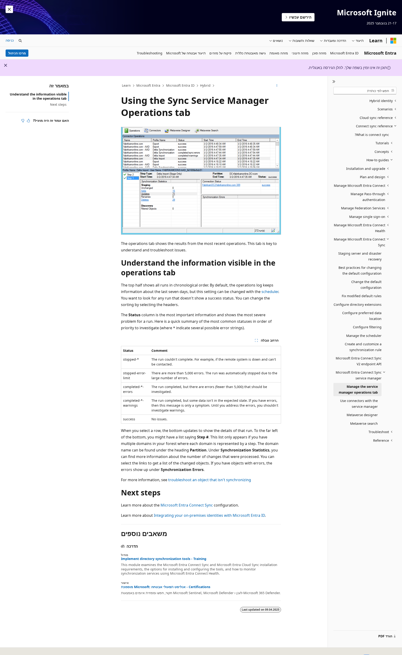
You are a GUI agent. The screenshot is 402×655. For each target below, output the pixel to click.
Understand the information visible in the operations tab (38, 96)
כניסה (10, 40)
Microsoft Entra (148, 85)
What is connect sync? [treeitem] (372, 134)
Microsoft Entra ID (180, 85)
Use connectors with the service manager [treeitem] (359, 403)
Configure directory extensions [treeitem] (358, 304)
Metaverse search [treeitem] (364, 423)
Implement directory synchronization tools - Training (163, 559)
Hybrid (205, 85)
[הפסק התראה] (9, 9)
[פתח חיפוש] (20, 40)
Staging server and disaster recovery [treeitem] (360, 256)
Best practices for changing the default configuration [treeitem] (360, 270)
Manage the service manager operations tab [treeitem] (358, 389)
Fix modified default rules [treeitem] (362, 296)
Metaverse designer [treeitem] (362, 415)
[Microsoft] (393, 41)
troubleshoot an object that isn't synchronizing (209, 479)
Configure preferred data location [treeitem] (362, 316)
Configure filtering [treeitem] (367, 327)
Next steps (58, 104)
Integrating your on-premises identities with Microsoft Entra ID (209, 515)
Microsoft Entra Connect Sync (187, 505)
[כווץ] (334, 81)
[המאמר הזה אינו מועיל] (23, 120)
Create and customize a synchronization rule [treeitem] (363, 347)
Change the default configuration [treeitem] (366, 285)
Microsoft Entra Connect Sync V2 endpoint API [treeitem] (359, 361)
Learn (126, 85)
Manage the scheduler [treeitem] (364, 335)
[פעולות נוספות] (277, 85)
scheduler (269, 291)
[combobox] (364, 90)
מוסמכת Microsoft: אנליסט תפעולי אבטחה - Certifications (165, 587)
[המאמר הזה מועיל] (28, 120)
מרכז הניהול (17, 53)
